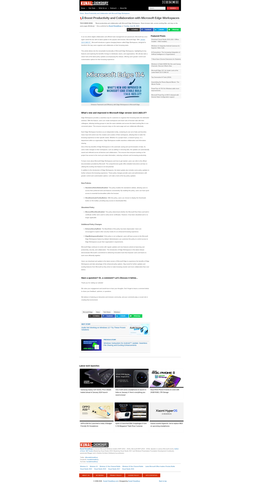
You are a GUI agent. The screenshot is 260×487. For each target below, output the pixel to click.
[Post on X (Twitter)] (95, 317)
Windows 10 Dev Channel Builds (132, 466)
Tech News (106, 312)
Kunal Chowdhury (134, 481)
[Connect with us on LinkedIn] (170, 3)
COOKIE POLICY (133, 475)
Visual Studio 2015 (128, 469)
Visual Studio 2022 (86, 469)
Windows (117, 312)
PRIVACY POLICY (116, 475)
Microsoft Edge (88, 312)
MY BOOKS (99, 475)
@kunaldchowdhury (91, 457)
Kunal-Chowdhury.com (110, 481)
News (83, 8)
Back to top (163, 481)
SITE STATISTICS (151, 475)
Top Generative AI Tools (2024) (161, 77)
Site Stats (91, 8)
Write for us (103, 8)
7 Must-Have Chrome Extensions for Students (166, 59)
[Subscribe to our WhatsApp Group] (177, 3)
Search (173, 8)
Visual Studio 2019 (100, 469)
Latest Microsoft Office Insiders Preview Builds (160, 466)
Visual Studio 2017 (114, 469)
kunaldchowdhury (93, 459)
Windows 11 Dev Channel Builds (110, 466)
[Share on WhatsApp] (174, 31)
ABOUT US (85, 475)
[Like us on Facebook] (167, 3)
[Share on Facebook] (147, 31)
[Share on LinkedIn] (161, 31)
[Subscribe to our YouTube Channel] (173, 3)
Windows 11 (84, 466)
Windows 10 (94, 466)
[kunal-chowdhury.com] (94, 5)
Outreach (113, 8)
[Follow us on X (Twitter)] (163, 3)
